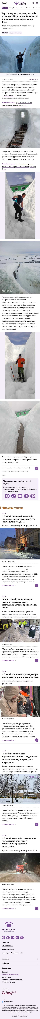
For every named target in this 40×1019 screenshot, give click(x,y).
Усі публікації (13, 8)
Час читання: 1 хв (15, 33)
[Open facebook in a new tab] (7, 496)
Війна (22, 8)
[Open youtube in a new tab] (20, 496)
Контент (5, 959)
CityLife (4, 8)
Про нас (5, 972)
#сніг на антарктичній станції (10, 468)
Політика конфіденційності (12, 979)
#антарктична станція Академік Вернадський (15, 471)
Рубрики (5, 963)
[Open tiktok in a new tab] (13, 496)
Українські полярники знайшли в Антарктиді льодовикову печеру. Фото (19, 166)
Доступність (6, 977)
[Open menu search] (33, 3)
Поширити (32, 79)
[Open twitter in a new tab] (32, 496)
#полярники (25, 468)
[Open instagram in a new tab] (26, 496)
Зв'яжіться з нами (8, 982)
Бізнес (28, 8)
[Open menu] (36, 3)
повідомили (8, 95)
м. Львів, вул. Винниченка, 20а (12, 953)
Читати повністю (8, 585)
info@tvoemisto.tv (8, 949)
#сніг (3, 475)
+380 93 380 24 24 (7, 946)
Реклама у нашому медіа (10, 974)
